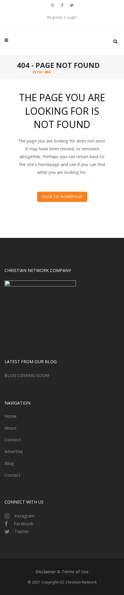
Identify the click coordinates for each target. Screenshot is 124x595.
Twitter (21, 531)
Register (55, 17)
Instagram (24, 516)
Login (72, 17)
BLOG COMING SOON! (27, 375)
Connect (13, 440)
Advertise (14, 451)
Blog (9, 463)
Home (23, 72)
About (11, 428)
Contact (12, 475)
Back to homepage (62, 196)
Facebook (23, 523)
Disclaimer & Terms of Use (62, 571)
